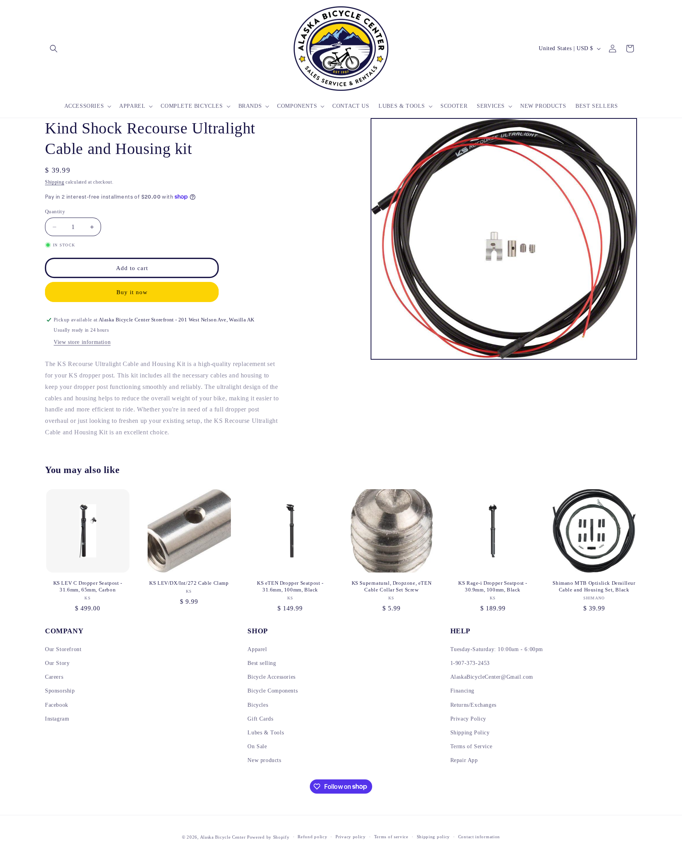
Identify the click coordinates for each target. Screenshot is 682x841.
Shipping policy (433, 836)
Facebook (56, 705)
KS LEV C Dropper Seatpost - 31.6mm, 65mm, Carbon (87, 586)
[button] (53, 48)
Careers (54, 677)
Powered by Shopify (268, 837)
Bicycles (257, 705)
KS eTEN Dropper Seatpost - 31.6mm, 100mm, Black (290, 586)
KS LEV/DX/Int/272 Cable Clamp (189, 583)
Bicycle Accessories (271, 677)
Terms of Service (471, 746)
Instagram (57, 719)
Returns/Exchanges (473, 705)
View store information (82, 342)
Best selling (261, 663)
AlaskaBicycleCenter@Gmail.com (491, 677)
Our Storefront (63, 649)
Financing (462, 691)
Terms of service (391, 836)
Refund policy (312, 836)
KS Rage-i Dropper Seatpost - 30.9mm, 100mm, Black (492, 586)
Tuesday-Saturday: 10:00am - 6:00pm (496, 649)
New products (264, 760)
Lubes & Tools (265, 733)
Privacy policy (350, 836)
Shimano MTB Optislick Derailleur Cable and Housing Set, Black (594, 586)
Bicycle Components (272, 691)
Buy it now (132, 292)
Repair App (464, 760)
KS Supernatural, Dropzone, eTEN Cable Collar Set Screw (392, 586)
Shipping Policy (470, 733)
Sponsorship (60, 691)
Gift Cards (260, 719)
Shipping (54, 182)
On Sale (257, 746)
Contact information (479, 836)
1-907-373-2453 (470, 663)
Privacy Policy (468, 719)
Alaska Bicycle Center (223, 837)
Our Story (57, 663)
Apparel (257, 649)
